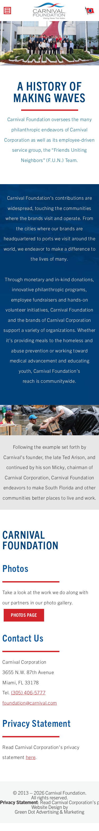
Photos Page (24, 615)
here (31, 757)
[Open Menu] (7, 11)
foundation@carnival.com (29, 703)
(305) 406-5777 (28, 692)
